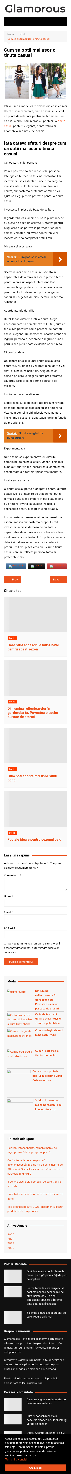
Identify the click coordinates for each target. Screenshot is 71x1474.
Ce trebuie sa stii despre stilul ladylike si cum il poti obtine (48, 1019)
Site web (9, 927)
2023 (10, 1247)
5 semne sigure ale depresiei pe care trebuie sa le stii (34, 1184)
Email (8, 912)
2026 (10, 1234)
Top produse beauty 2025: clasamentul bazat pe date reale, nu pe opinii (35, 1209)
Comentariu (12, 875)
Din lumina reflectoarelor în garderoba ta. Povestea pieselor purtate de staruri (33, 712)
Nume (8, 896)
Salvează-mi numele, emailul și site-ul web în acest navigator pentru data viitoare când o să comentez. (32, 948)
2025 (10, 1239)
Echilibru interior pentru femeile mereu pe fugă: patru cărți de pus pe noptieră (32, 1150)
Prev (15, 579)
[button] (28, 1459)
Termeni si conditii (16, 1459)
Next (56, 579)
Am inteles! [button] (35, 1467)
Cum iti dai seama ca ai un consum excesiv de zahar (35, 1196)
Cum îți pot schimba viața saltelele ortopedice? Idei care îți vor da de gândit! (47, 1419)
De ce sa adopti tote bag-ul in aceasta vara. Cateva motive (47, 1076)
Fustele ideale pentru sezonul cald (34, 839)
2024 (10, 1243)
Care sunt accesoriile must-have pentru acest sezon (33, 647)
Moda (12, 638)
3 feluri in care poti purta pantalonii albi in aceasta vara (48, 1105)
